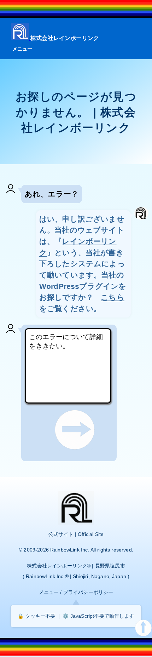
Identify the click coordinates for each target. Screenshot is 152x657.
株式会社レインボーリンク (64, 38)
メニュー (22, 49)
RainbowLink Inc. (69, 550)
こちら (112, 297)
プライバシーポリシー (88, 592)
